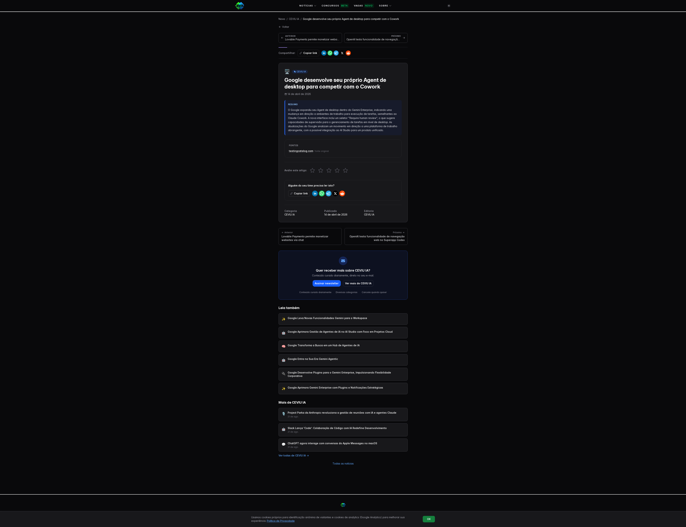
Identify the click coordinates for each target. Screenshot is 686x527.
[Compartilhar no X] (342, 53)
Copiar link (310, 52)
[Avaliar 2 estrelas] (321, 170)
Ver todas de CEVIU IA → (294, 455)
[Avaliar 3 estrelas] (329, 170)
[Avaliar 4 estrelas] (337, 170)
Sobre (383, 5)
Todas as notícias (343, 463)
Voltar (285, 26)
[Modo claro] (449, 6)
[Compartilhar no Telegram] (336, 53)
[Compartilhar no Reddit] (348, 53)
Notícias (306, 5)
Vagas (363, 5)
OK (429, 519)
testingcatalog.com (301, 150)
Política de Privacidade (281, 520)
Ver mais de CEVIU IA (358, 283)
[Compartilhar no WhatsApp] (330, 53)
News (282, 18)
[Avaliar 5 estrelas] (345, 170)
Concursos (335, 5)
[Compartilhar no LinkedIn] (323, 53)
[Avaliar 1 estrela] (312, 170)
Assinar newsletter (327, 283)
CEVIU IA (294, 18)
